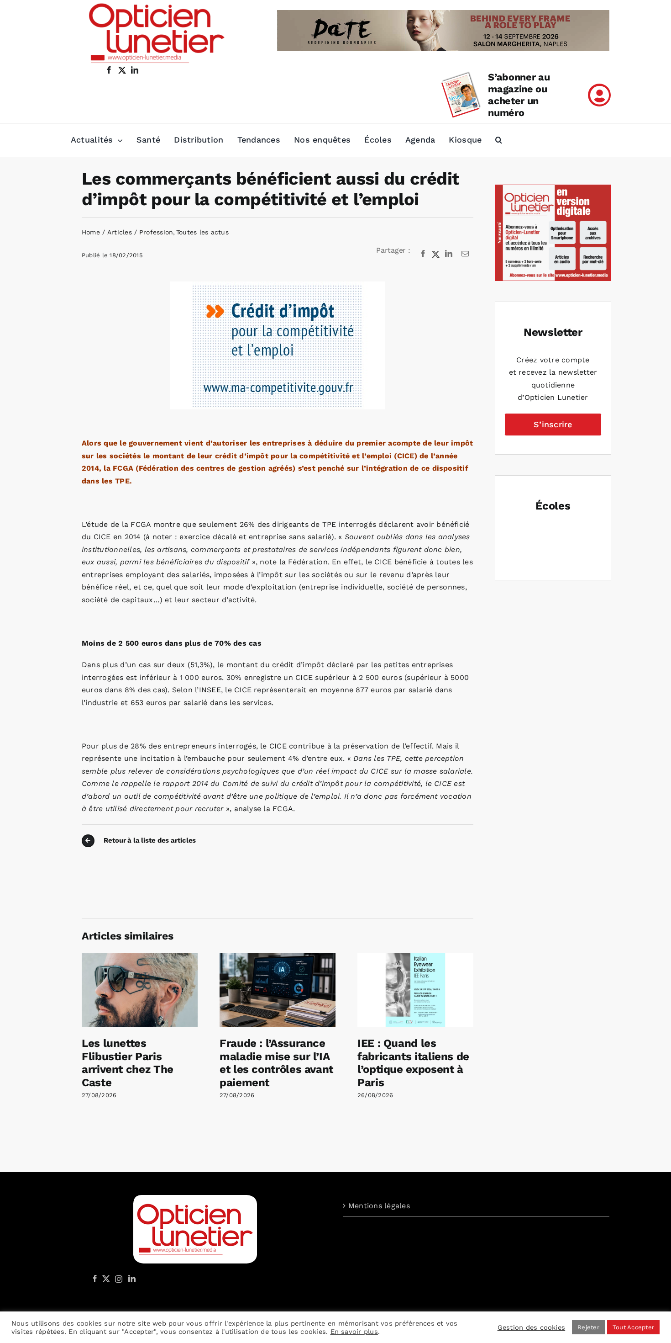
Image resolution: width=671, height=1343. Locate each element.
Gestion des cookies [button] (532, 1327)
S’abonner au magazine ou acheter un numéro (519, 94)
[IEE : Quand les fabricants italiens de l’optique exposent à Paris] (415, 957)
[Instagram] (117, 1278)
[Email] (465, 254)
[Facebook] (423, 254)
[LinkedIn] (448, 254)
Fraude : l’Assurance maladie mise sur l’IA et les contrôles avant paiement (276, 1063)
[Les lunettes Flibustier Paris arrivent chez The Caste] (140, 957)
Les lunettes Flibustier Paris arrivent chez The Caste (127, 1063)
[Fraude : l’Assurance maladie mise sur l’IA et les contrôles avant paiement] (278, 957)
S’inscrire (553, 424)
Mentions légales (379, 1205)
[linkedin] (134, 70)
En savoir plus (354, 1331)
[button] (498, 140)
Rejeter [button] (588, 1327)
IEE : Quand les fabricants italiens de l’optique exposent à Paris (413, 1063)
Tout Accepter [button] (633, 1327)
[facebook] (109, 70)
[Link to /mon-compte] (599, 95)
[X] (435, 254)
